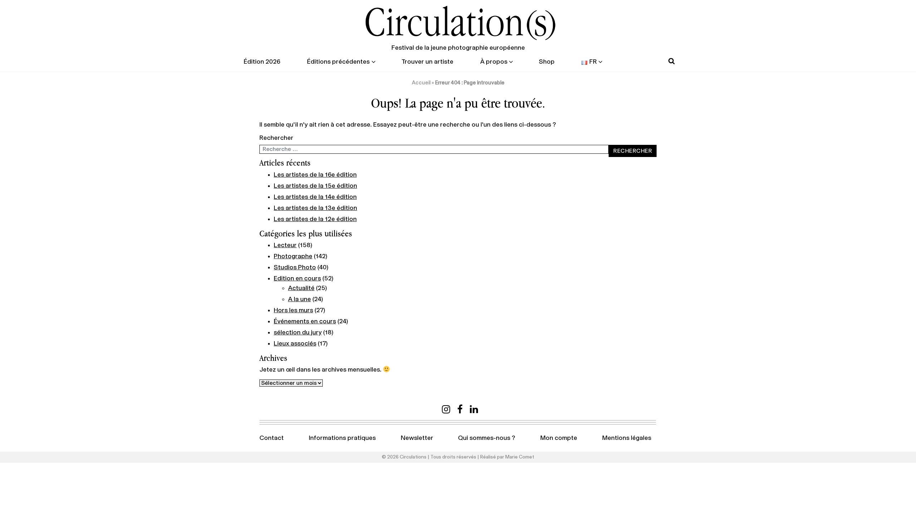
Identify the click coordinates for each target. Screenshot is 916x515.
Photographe (293, 256)
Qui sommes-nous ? (486, 438)
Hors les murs (293, 310)
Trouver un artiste (427, 62)
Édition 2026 (262, 62)
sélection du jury (298, 332)
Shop (547, 62)
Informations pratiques (342, 438)
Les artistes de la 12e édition (315, 219)
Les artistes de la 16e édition (315, 175)
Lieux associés (295, 343)
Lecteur (285, 245)
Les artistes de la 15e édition (315, 186)
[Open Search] (671, 61)
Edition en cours (297, 278)
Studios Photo (295, 267)
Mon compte (558, 438)
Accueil (421, 82)
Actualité (301, 288)
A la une (299, 299)
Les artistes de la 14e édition (315, 197)
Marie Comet (519, 457)
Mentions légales (626, 438)
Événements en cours (305, 321)
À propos (493, 62)
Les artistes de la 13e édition (315, 208)
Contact (271, 438)
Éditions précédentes (338, 62)
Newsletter (417, 438)
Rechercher (276, 138)
